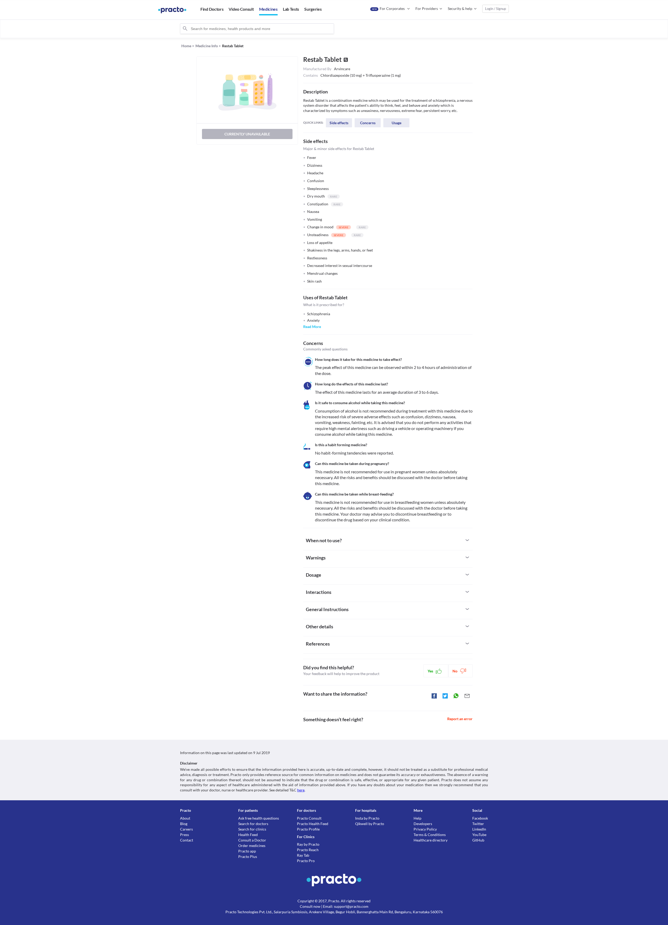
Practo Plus (247, 856)
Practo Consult (309, 818)
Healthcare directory (431, 840)
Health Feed (248, 834)
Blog (183, 823)
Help (417, 818)
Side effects (339, 123)
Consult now (310, 906)
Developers (423, 823)
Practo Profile (308, 829)
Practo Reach (308, 850)
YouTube (479, 834)
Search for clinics (252, 829)
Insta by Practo (367, 818)
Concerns (367, 123)
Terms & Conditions (430, 834)
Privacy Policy (425, 829)
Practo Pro (306, 860)
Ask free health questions (258, 818)
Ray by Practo (308, 844)
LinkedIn (479, 829)
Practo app (247, 851)
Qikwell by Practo (369, 823)
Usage (396, 123)
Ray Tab (303, 855)
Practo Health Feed (312, 823)
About (185, 818)
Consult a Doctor (252, 840)
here (301, 790)
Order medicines (251, 845)
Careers (186, 829)
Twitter (478, 823)
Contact (186, 840)
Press (184, 834)
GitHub (478, 840)
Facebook (480, 818)
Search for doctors (253, 823)
